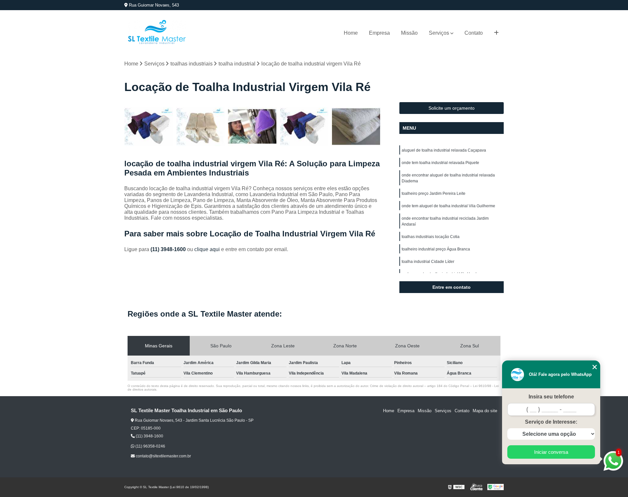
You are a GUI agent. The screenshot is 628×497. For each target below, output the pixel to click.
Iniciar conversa (551, 452)
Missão (409, 33)
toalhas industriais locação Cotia (431, 236)
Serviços (439, 33)
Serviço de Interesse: (551, 422)
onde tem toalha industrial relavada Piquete (440, 162)
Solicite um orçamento (451, 108)
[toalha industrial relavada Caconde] (304, 126)
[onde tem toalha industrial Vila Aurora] (200, 126)
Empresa (379, 33)
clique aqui (207, 249)
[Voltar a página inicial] (157, 32)
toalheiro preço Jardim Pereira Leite (433, 193)
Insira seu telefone (551, 396)
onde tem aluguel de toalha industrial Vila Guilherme (448, 206)
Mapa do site (485, 410)
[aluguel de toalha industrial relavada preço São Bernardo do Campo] (356, 126)
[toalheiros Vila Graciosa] (252, 126)
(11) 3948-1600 (168, 249)
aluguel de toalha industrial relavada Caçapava (444, 150)
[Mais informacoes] (496, 33)
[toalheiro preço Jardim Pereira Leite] (148, 126)
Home (351, 33)
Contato (473, 33)
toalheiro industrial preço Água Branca (436, 249)
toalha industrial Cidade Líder (428, 261)
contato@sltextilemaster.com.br (163, 456)
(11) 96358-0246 (149, 446)
